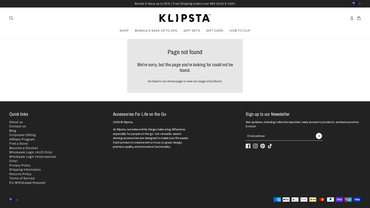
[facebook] (248, 146)
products (216, 81)
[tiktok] (270, 146)
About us (16, 122)
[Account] (352, 18)
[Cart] (359, 18)
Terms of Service (22, 178)
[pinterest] (263, 146)
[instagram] (255, 146)
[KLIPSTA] (185, 18)
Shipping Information (25, 169)
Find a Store (18, 143)
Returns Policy (20, 174)
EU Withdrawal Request (27, 182)
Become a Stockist (23, 148)
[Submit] (319, 136)
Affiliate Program (22, 139)
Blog (12, 130)
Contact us (17, 126)
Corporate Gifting (22, 135)
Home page (175, 81)
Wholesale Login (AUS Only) (31, 152)
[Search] (11, 18)
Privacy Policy (20, 165)
